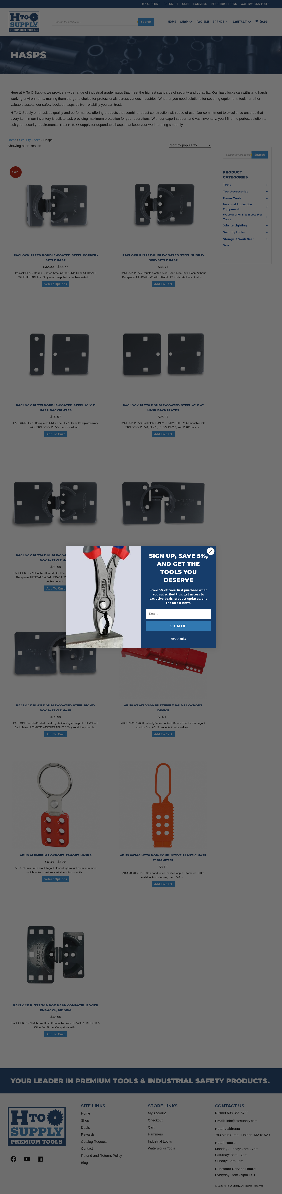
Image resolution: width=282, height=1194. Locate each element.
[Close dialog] (210, 551)
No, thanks (178, 639)
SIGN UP (178, 625)
